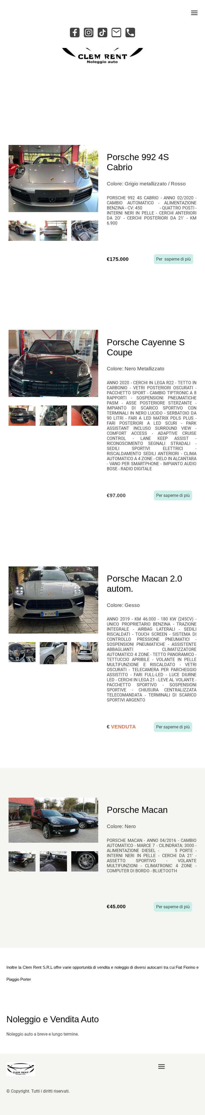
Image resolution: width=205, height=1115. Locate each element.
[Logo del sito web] (20, 1069)
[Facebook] (75, 32)
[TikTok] (102, 32)
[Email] (116, 32)
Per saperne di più (173, 259)
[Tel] (130, 32)
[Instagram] (88, 32)
